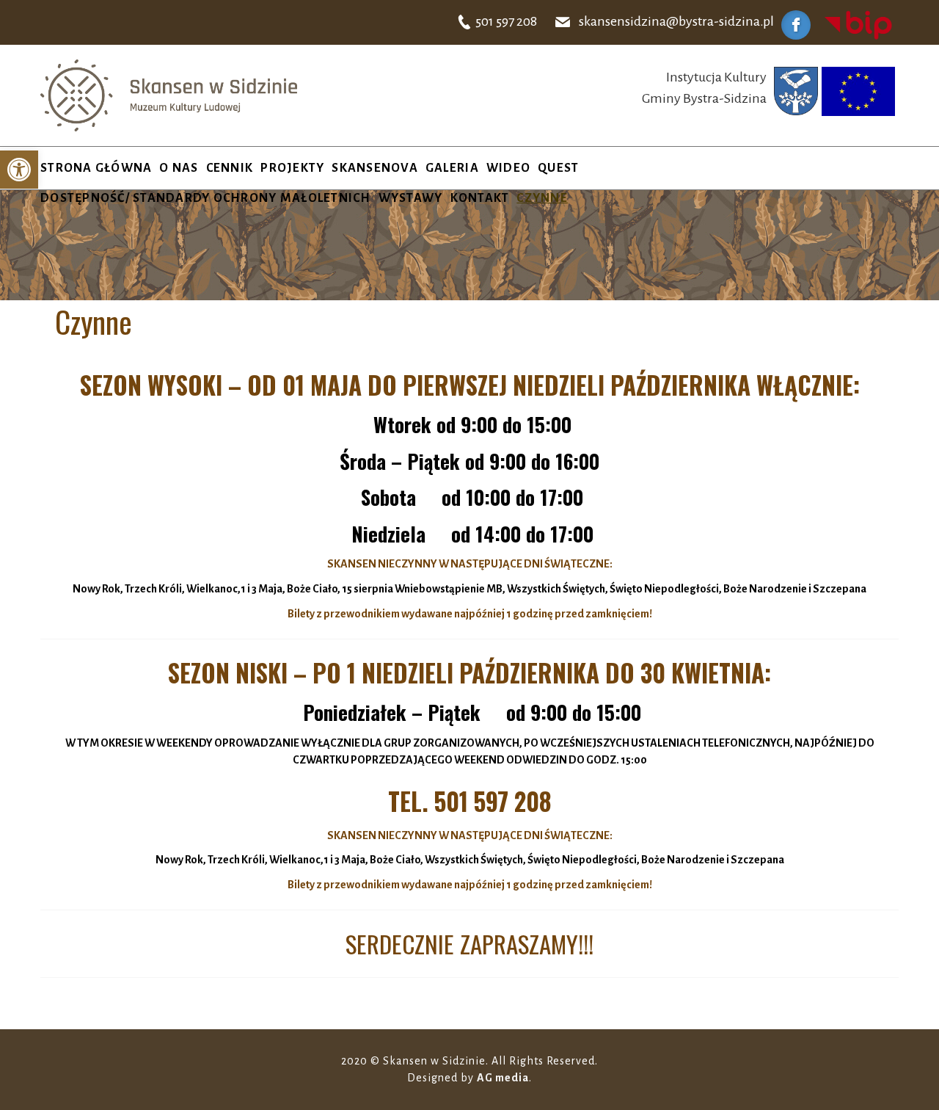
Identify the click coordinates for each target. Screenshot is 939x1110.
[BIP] (858, 24)
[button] (19, 169)
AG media (503, 1078)
